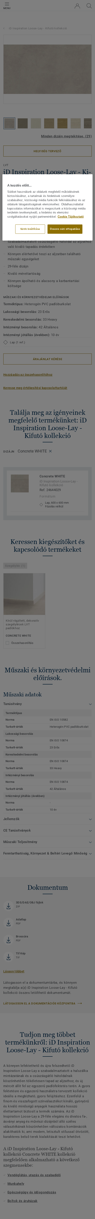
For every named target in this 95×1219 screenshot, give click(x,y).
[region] (47, 207)
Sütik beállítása (30, 229)
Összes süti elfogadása (65, 229)
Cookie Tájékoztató (71, 216)
